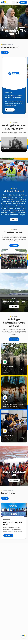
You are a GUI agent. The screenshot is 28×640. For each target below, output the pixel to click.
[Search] (13, 2)
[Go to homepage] (4, 2)
